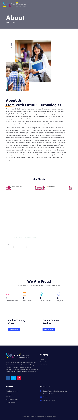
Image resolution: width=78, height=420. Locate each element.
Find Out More (48, 330)
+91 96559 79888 (49, 400)
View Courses (14, 330)
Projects (8, 397)
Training (8, 394)
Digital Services (11, 402)
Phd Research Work (12, 400)
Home (7, 22)
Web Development (12, 391)
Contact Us (43, 365)
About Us (43, 362)
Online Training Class (16, 322)
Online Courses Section (51, 322)
